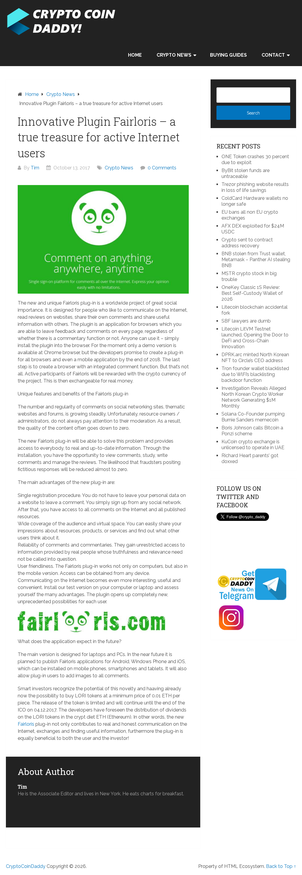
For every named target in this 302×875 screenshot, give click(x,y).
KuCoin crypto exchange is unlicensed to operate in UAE (252, 444)
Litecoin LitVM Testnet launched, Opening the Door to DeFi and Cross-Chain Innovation (254, 337)
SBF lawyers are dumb (246, 321)
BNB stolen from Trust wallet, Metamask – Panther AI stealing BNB (255, 259)
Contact (273, 55)
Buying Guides (228, 55)
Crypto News (174, 55)
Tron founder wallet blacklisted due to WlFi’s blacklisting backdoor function (255, 374)
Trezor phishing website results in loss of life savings (255, 187)
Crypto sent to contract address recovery (247, 242)
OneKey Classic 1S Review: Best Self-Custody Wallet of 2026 (252, 293)
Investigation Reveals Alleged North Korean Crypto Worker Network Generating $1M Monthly (253, 397)
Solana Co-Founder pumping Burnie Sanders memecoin (253, 417)
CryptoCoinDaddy (25, 866)
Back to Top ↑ (281, 866)
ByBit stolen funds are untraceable (245, 173)
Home (135, 55)
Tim (35, 168)
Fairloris (26, 724)
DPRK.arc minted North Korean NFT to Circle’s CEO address (255, 357)
